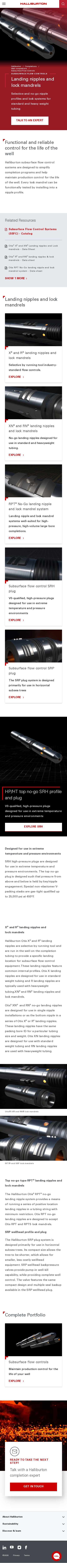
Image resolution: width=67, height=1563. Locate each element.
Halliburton (16, 66)
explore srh (33, 827)
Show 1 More (15, 278)
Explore (15, 377)
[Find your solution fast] (57, 1556)
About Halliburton (12, 1517)
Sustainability (10, 1524)
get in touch (33, 1486)
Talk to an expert (30, 120)
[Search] (63, 4)
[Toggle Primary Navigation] (4, 4)
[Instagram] (19, 1547)
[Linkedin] (4, 1547)
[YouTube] (12, 1547)
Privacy (16, 1555)
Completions (31, 66)
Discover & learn (11, 1531)
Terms (27, 1555)
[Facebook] (27, 1547)
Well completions (19, 69)
